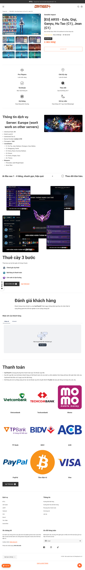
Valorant (4, 511)
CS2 (3, 514)
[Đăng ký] (80, 541)
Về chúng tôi (46, 511)
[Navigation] (3, 6)
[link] (42, 216)
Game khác (5, 523)
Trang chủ (4, 11)
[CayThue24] (42, 7)
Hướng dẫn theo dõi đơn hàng (51, 504)
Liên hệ (45, 514)
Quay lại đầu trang (42, 563)
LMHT (4, 508)
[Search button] (78, 6)
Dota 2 (4, 517)
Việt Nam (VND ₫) (8, 557)
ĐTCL (3, 501)
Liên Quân (5, 504)
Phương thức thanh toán (49, 508)
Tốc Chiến (5, 520)
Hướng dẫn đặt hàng (48, 501)
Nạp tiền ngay (25, 284)
